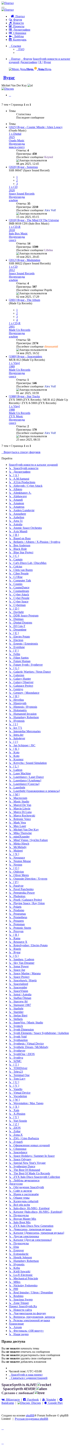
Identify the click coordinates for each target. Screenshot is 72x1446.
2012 (12, 270)
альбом (13, 200)
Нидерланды (17, 143)
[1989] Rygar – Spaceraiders (25, 356)
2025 (12, 137)
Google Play (55, 1402)
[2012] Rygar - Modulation (24, 260)
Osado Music (16, 140)
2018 (12, 230)
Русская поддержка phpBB (31, 1418)
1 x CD (13, 187)
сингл (12, 240)
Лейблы (18, 36)
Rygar (9, 77)
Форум (17, 19)
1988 (12, 409)
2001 (12, 326)
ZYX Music (16, 416)
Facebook (32, 1399)
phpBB (30, 1415)
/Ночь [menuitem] (44, 69)
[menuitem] (20, 49)
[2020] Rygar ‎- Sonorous (23, 167)
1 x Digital (15, 133)
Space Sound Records (22, 193)
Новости (17, 23)
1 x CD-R (14, 226)
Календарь (19, 39)
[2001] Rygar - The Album (24, 300)
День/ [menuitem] (26, 69)
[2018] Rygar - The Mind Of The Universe (34, 220)
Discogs (35, 1402)
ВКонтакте (12, 1399)
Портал (19, 16)
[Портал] (7, 3)
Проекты (18, 26)
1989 (12, 366)
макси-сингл (17, 147)
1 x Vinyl (14, 363)
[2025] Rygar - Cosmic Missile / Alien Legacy (36, 127)
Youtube (50, 1399)
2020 (12, 190)
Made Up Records (19, 329)
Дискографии (21, 29)
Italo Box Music (18, 233)
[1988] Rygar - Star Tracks (24, 396)
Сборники (19, 33)
